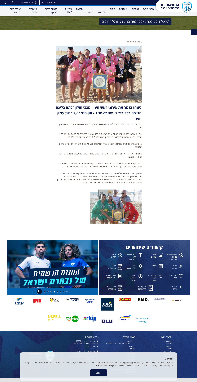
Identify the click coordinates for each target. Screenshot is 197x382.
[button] (4, 2)
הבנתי (98, 372)
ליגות (169, 349)
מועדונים (168, 346)
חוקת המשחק (130, 341)
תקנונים (132, 349)
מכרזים (133, 351)
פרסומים (132, 346)
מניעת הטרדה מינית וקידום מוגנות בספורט (120, 343)
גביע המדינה (167, 351)
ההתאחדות (167, 341)
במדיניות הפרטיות (103, 365)
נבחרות (168, 343)
